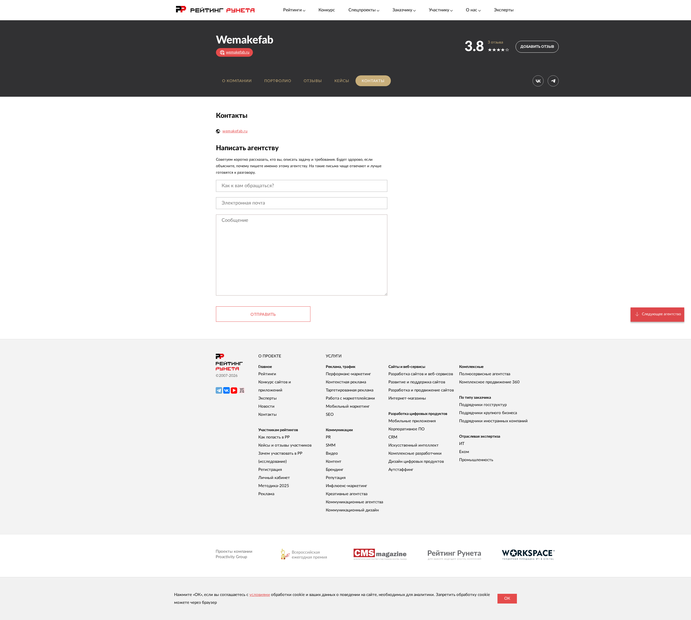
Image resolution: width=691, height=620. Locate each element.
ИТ (462, 444)
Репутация (336, 478)
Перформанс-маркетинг (348, 374)
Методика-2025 (273, 486)
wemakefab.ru (235, 131)
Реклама (266, 494)
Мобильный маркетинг (348, 406)
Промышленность (476, 460)
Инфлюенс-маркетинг (346, 486)
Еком (464, 452)
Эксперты (504, 10)
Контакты (373, 81)
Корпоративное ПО (406, 429)
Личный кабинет (274, 478)
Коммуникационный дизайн (352, 510)
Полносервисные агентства (484, 374)
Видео (332, 453)
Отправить (263, 315)
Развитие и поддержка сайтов (416, 382)
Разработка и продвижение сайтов (421, 390)
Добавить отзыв (537, 47)
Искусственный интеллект (413, 445)
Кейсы (341, 81)
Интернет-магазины (407, 398)
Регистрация (270, 470)
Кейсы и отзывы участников (284, 445)
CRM (392, 437)
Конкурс (327, 10)
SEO (330, 415)
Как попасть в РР (274, 437)
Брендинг (334, 470)
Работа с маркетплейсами (350, 398)
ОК (507, 598)
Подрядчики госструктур (483, 405)
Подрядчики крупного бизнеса (488, 413)
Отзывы (313, 81)
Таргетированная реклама (349, 390)
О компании (237, 81)
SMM (331, 445)
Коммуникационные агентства (354, 502)
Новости (266, 406)
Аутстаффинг (400, 470)
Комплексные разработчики (415, 453)
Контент (333, 462)
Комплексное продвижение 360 (489, 382)
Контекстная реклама (346, 382)
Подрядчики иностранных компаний (493, 421)
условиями (259, 595)
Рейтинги (267, 374)
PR (328, 437)
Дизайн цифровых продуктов (416, 462)
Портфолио (277, 81)
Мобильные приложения (412, 421)
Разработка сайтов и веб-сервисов (420, 374)
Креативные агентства (346, 494)
